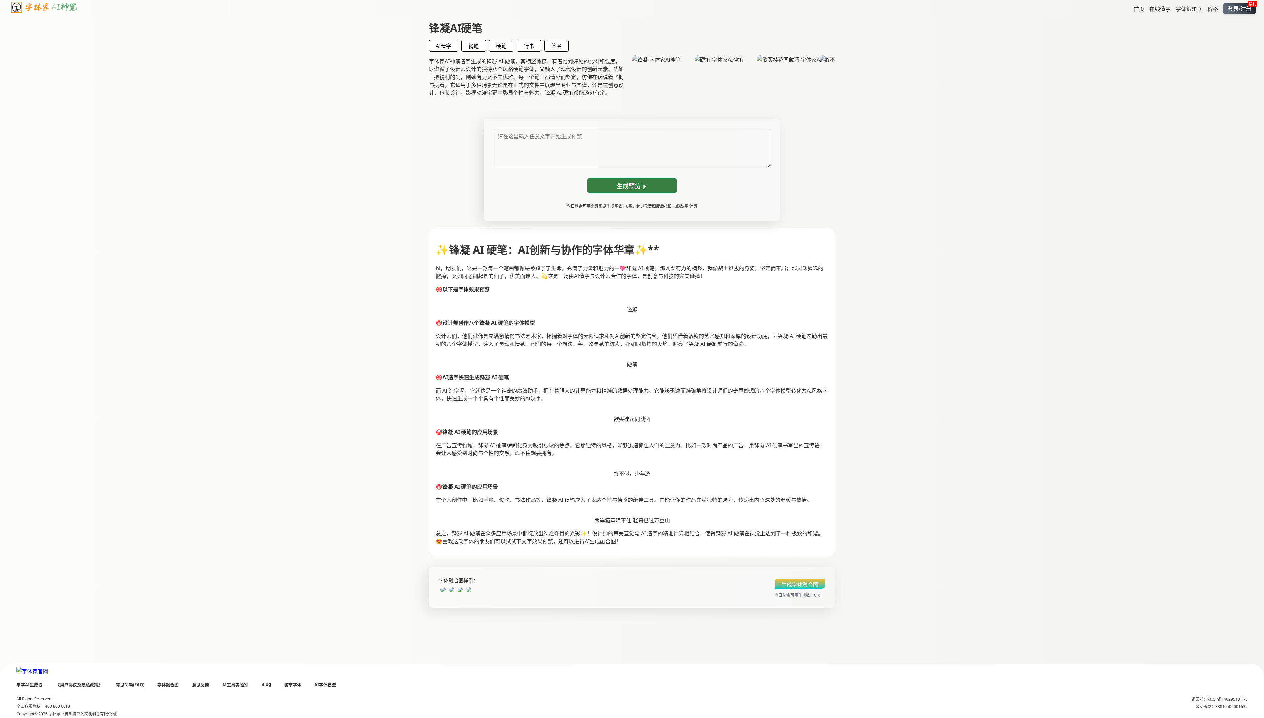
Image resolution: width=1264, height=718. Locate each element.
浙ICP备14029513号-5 (1227, 699)
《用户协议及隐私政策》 (79, 685)
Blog (266, 684)
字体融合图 (168, 685)
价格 (1212, 8)
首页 (1139, 8)
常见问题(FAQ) (130, 685)
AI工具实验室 (235, 685)
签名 (556, 46)
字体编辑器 (1189, 8)
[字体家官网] (32, 671)
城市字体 (292, 685)
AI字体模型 (325, 685)
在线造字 (1160, 8)
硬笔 (501, 46)
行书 (529, 46)
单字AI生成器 (29, 685)
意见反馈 (200, 685)
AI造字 (443, 46)
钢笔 (473, 46)
